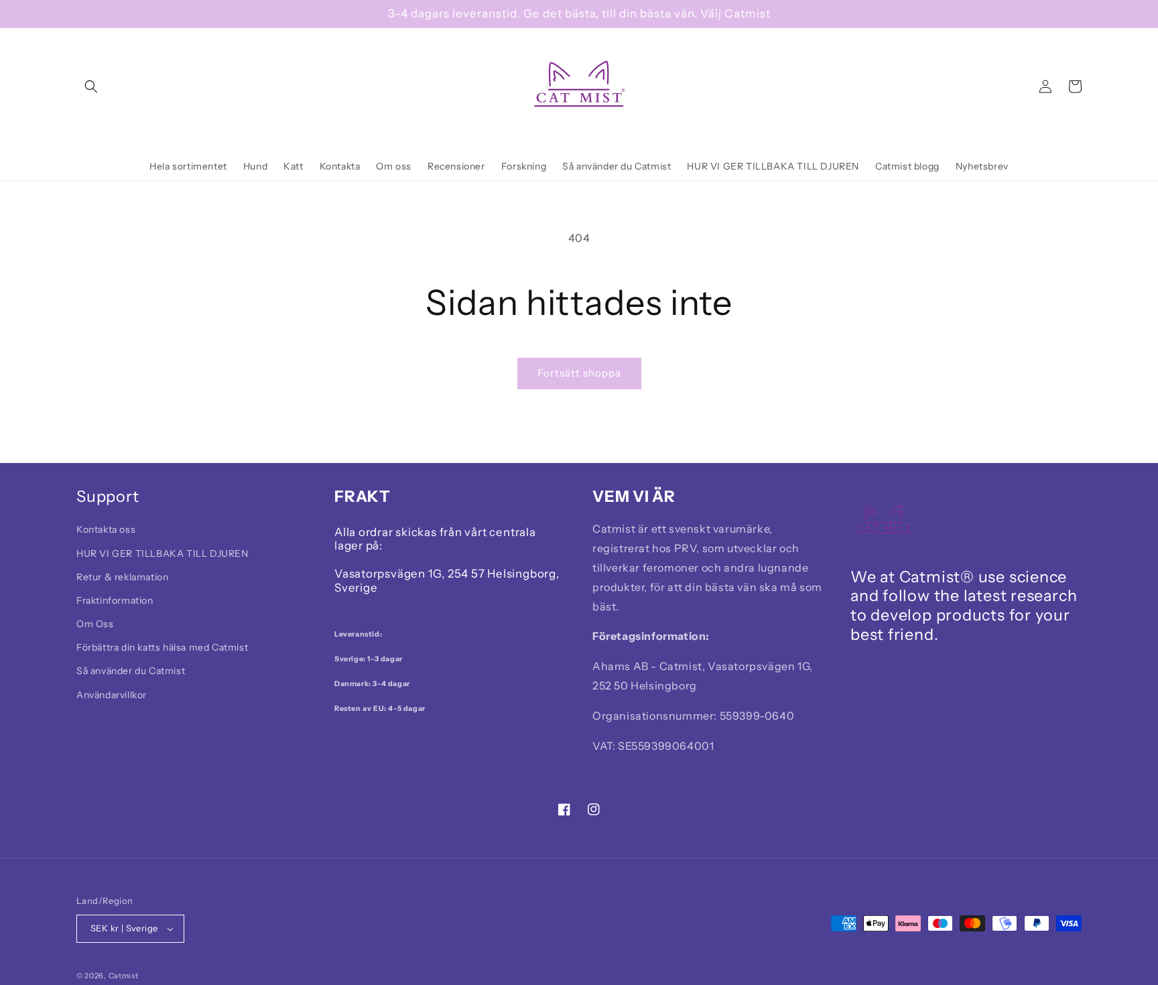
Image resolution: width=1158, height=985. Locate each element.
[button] (91, 86)
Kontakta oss (105, 529)
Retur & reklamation (122, 577)
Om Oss (95, 624)
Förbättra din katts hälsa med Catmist (162, 647)
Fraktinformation (114, 600)
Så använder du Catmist (130, 671)
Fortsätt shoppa (579, 373)
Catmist (124, 975)
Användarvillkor (111, 695)
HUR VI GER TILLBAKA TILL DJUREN (162, 553)
